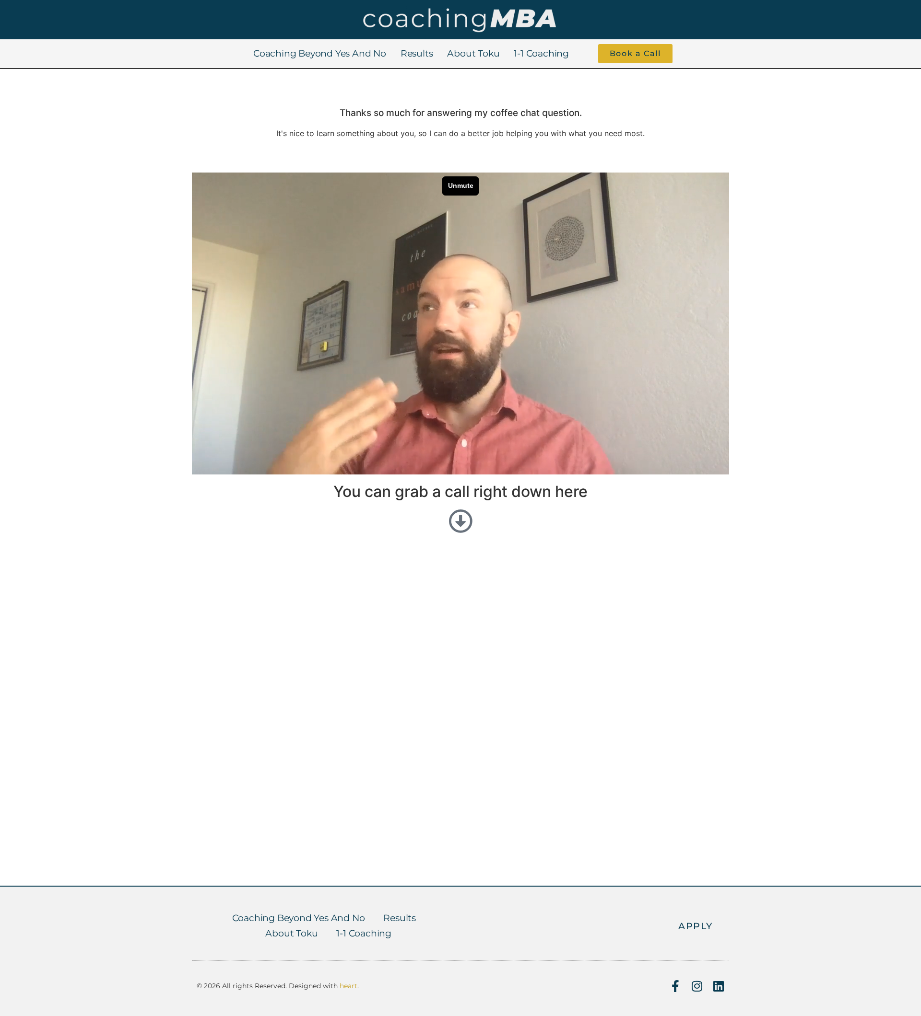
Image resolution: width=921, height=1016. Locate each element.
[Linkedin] (718, 986)
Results (417, 53)
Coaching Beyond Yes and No (319, 53)
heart (348, 985)
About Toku (473, 53)
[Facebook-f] (675, 986)
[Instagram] (697, 986)
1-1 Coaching (541, 53)
